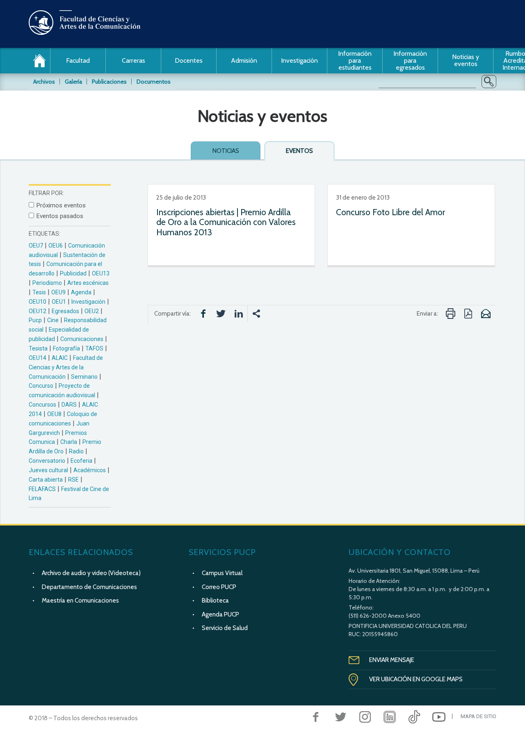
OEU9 (58, 292)
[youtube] (438, 717)
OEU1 (59, 301)
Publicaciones (109, 81)
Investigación (88, 301)
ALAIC (60, 358)
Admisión (244, 60)
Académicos (89, 470)
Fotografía (66, 348)
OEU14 (37, 358)
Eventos (299, 151)
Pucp (35, 320)
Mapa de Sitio (478, 716)
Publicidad (73, 273)
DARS (69, 404)
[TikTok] (414, 717)
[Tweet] (340, 717)
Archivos (44, 81)
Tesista (38, 348)
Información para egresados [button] (410, 60)
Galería (73, 81)
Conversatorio (47, 460)
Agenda (81, 292)
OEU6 (55, 245)
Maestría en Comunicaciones (80, 600)
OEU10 (37, 301)
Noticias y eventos (465, 60)
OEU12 (37, 311)
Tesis (39, 292)
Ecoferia (81, 460)
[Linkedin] (389, 717)
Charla (68, 442)
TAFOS (94, 348)
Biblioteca (215, 600)
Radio (76, 451)
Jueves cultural (48, 470)
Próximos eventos (61, 205)
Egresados (65, 311)
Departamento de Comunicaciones (89, 587)
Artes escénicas (88, 283)
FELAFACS (42, 489)
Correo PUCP (219, 587)
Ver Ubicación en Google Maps (416, 679)
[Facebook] (315, 717)
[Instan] (365, 717)
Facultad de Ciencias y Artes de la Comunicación (66, 367)
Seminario (84, 376)
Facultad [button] (78, 60)
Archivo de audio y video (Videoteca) (91, 573)
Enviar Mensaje (391, 660)
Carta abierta (46, 479)
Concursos (42, 404)
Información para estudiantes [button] (355, 60)
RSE (73, 479)
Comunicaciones (81, 339)
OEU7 (36, 245)
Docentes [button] (189, 60)
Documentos (154, 81)
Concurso (41, 385)
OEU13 (101, 273)
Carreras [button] (133, 60)
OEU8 (54, 414)
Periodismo (47, 283)
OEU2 (91, 311)
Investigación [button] (299, 60)
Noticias (225, 151)
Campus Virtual (222, 573)
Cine (53, 320)
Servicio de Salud (225, 628)
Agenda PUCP (220, 614)
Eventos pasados (60, 216)
